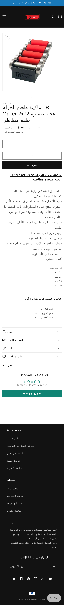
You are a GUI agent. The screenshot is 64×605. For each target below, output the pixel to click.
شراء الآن (32, 165)
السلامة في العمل (15, 453)
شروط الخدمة (13, 460)
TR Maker (27, 599)
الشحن (12, 132)
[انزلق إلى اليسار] (24, 97)
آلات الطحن (12, 438)
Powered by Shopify (38, 599)
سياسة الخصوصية (15, 495)
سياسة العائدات (14, 510)
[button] (4, 16)
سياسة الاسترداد (14, 468)
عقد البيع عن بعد (14, 503)
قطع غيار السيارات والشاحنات (21, 446)
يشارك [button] (9, 365)
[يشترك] (53, 566)
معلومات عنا (12, 488)
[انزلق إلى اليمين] (39, 97)
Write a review (32, 393)
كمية (4, 137)
